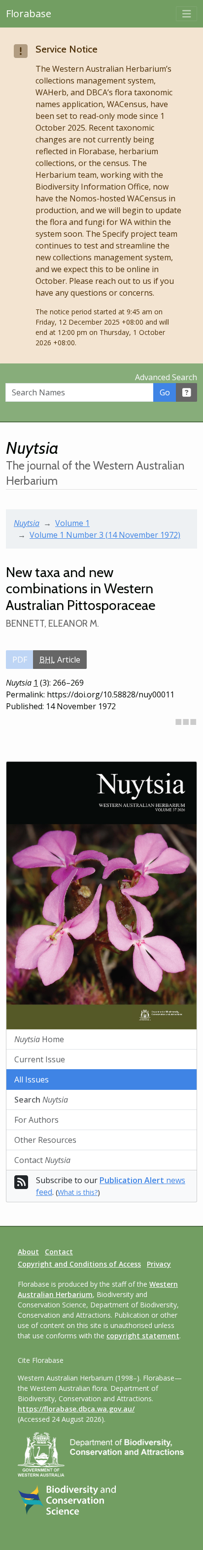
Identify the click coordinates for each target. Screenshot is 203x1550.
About (28, 1251)
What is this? (78, 1192)
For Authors (36, 1119)
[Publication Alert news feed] (21, 1185)
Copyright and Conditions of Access (79, 1264)
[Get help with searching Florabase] (187, 392)
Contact (42, 1160)
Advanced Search (166, 377)
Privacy (159, 1264)
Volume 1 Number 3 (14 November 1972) (105, 534)
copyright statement (142, 1335)
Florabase (28, 13)
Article (59, 659)
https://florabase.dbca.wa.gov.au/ (76, 1408)
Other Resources (45, 1140)
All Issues (31, 1079)
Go (165, 392)
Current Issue (39, 1059)
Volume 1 (72, 523)
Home (39, 1039)
